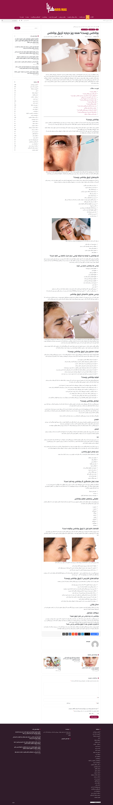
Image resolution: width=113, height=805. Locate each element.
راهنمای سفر (35, 109)
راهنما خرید (35, 107)
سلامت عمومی (35, 125)
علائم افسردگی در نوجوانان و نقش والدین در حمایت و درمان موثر (26, 62)
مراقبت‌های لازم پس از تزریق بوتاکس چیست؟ (87, 112)
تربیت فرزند (35, 98)
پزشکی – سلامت (34, 96)
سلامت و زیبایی (63, 17)
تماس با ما (22, 17)
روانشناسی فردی (34, 115)
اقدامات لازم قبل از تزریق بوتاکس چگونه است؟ (86, 110)
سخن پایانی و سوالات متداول (90, 114)
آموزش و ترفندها (34, 88)
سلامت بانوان (35, 123)
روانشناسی (45, 17)
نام (98, 697)
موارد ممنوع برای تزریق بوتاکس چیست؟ (88, 99)
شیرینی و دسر (35, 131)
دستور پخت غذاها (34, 105)
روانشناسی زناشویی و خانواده (32, 113)
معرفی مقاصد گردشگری (33, 147)
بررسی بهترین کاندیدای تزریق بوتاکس (88, 97)
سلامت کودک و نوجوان (33, 127)
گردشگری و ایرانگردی (35, 17)
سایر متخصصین (92, 29)
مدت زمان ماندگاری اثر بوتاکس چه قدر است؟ (87, 106)
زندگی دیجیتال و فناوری (72, 17)
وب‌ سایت (68, 703)
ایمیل (97, 703)
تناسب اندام (35, 103)
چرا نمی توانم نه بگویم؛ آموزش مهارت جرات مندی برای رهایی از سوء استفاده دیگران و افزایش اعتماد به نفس (26, 52)
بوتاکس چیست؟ (93, 91)
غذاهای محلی (35, 135)
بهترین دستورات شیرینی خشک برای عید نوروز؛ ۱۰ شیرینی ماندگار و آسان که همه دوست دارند (26, 72)
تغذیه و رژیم (35, 101)
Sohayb (94, 36)
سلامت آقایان (35, 121)
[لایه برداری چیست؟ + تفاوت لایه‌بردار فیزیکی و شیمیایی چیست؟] (90, 662)
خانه (91, 17)
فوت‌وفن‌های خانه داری (33, 139)
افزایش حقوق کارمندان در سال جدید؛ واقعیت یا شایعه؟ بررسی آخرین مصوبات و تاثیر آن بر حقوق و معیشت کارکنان (27, 57)
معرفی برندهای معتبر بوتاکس (90, 108)
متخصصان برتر (35, 143)
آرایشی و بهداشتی (34, 84)
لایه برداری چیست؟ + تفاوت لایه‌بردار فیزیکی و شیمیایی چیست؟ (90, 668)
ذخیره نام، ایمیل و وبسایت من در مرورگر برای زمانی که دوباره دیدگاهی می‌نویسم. (83, 708)
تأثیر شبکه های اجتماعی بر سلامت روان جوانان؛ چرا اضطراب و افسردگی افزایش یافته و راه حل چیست (26, 47)
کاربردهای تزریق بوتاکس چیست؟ (89, 93)
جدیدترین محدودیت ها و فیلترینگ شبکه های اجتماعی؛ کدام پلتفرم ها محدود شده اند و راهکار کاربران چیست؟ (26, 67)
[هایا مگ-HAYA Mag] (56, 8)
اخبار (88, 17)
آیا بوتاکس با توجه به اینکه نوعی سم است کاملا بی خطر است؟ (83, 95)
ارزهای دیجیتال (35, 92)
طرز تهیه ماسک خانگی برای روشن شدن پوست (53, 668)
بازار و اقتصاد (82, 17)
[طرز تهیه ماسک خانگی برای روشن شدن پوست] (52, 662)
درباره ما (27, 17)
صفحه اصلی (95, 26)
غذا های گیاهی (35, 133)
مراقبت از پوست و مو (33, 145)
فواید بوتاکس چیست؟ (91, 101)
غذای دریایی (35, 137)
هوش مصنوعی (35, 149)
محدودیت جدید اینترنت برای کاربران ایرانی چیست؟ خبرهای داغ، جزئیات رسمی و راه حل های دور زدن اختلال (71, 659)
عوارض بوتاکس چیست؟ (91, 103)
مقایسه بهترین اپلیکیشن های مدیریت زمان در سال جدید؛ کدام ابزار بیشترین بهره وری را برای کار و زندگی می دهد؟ (26, 40)
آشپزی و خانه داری (53, 17)
